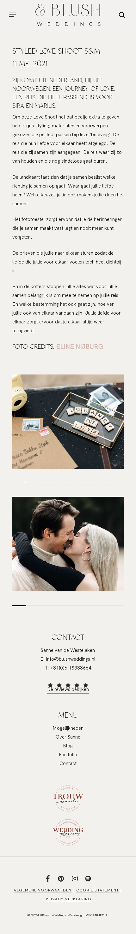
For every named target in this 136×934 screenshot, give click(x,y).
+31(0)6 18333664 (70, 668)
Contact (68, 763)
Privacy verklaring (69, 899)
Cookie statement (97, 890)
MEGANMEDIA (96, 915)
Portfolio (68, 754)
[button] (12, 15)
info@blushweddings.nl (71, 659)
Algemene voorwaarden (42, 890)
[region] (68, 421)
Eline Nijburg (79, 346)
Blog (68, 746)
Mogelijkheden (68, 728)
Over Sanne (68, 737)
